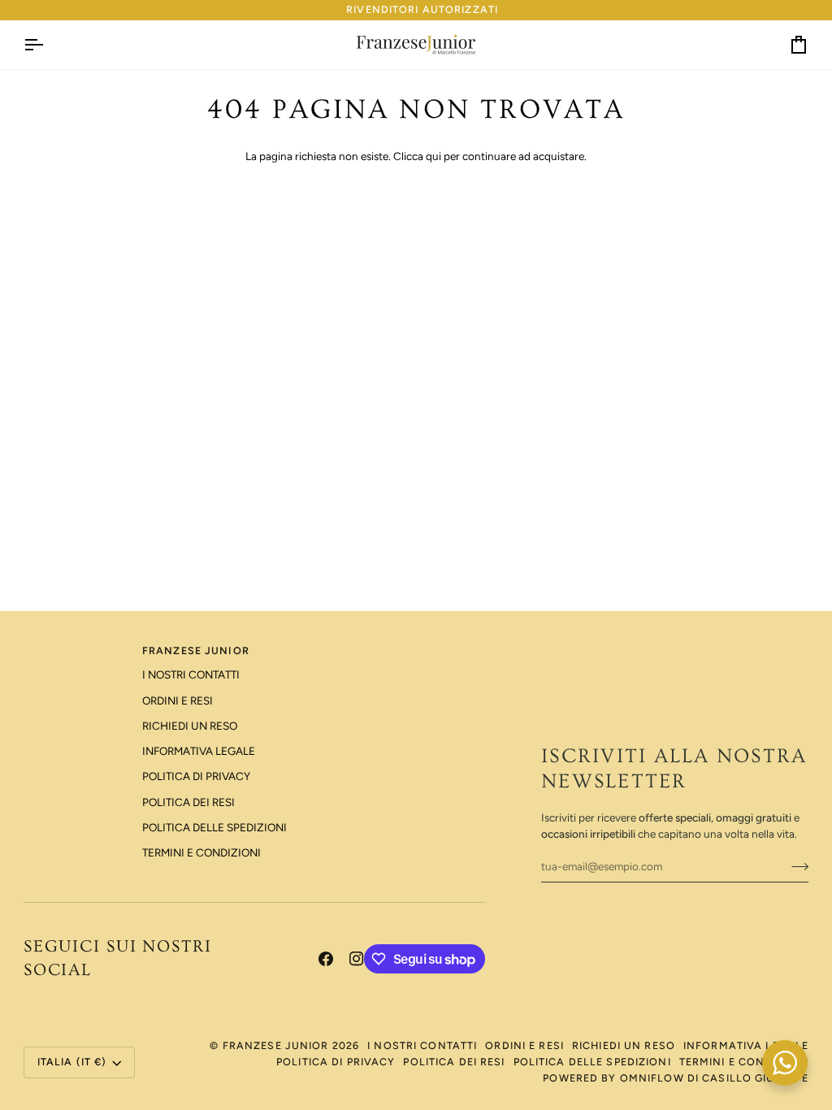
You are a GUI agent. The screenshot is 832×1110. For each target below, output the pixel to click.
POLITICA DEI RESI (188, 802)
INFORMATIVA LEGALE (198, 750)
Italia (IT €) (72, 1062)
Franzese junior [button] (195, 650)
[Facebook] (325, 959)
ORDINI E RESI (177, 700)
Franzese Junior (276, 1045)
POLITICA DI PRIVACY (196, 776)
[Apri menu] (48, 44)
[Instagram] (356, 959)
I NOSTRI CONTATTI (191, 674)
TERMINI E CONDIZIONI (201, 852)
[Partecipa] (795, 866)
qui (433, 156)
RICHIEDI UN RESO (189, 725)
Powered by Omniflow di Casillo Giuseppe (675, 1078)
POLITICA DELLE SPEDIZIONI (214, 827)
